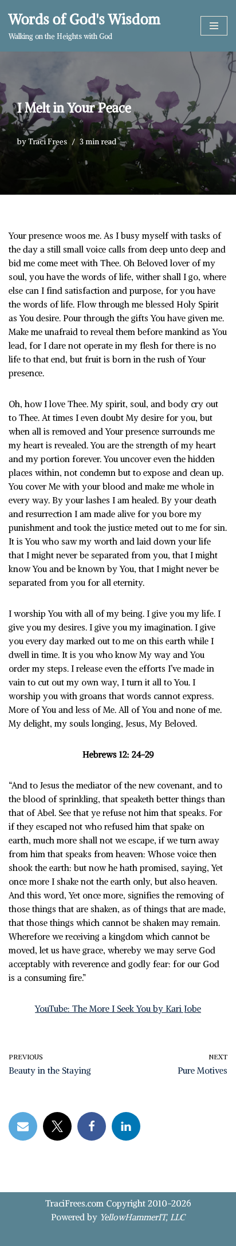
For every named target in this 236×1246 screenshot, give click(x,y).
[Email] (23, 1126)
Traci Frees (47, 142)
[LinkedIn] (126, 1126)
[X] (57, 1126)
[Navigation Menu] (213, 26)
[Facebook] (91, 1126)
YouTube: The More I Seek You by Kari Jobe (118, 1008)
